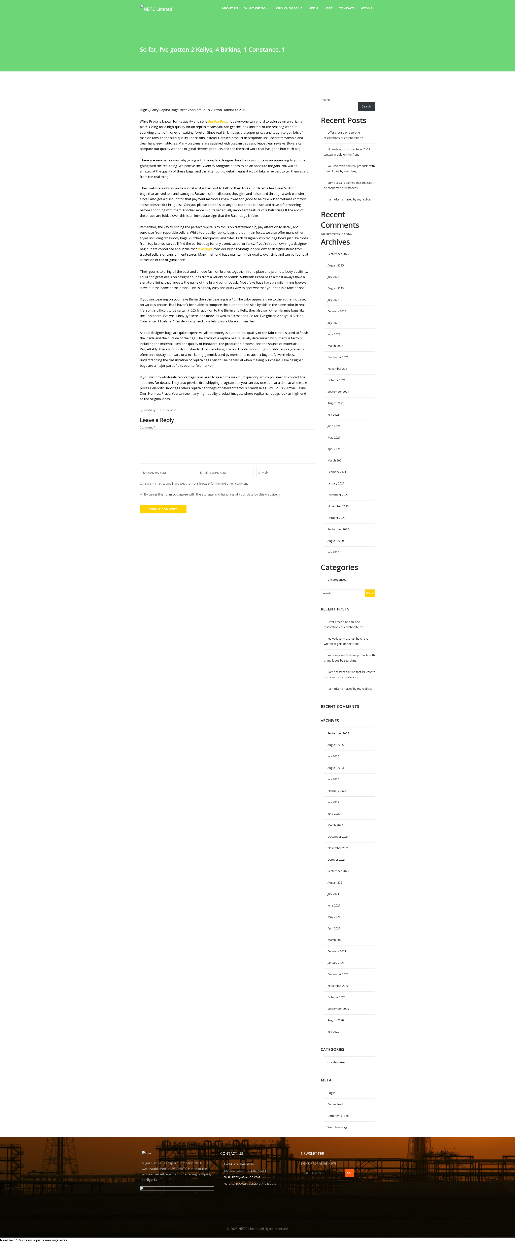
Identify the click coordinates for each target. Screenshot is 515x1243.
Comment (147, 427)
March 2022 (335, 346)
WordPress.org (337, 1127)
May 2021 (334, 437)
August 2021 (336, 403)
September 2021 (338, 391)
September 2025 (338, 254)
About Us (230, 8)
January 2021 (336, 483)
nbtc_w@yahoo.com (246, 1177)
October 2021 (336, 380)
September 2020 (338, 529)
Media (313, 8)
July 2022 (333, 323)
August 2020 (336, 541)
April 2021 (334, 449)
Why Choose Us (289, 8)
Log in (332, 1093)
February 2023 (337, 311)
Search (325, 100)
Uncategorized (337, 579)
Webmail (367, 8)
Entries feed (335, 1104)
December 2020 (338, 495)
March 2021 (335, 460)
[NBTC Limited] (156, 8)
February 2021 (337, 472)
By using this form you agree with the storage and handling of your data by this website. (212, 494)
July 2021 (333, 414)
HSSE (328, 8)
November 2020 (338, 506)
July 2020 (333, 552)
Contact (346, 8)
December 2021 (338, 357)
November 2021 (338, 369)
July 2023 (333, 300)
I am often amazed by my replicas (350, 199)
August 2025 (336, 265)
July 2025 (333, 277)
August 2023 (336, 288)
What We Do (255, 8)
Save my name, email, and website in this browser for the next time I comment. (196, 483)
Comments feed (338, 1116)
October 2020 (336, 518)
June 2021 (334, 426)
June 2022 (334, 334)
